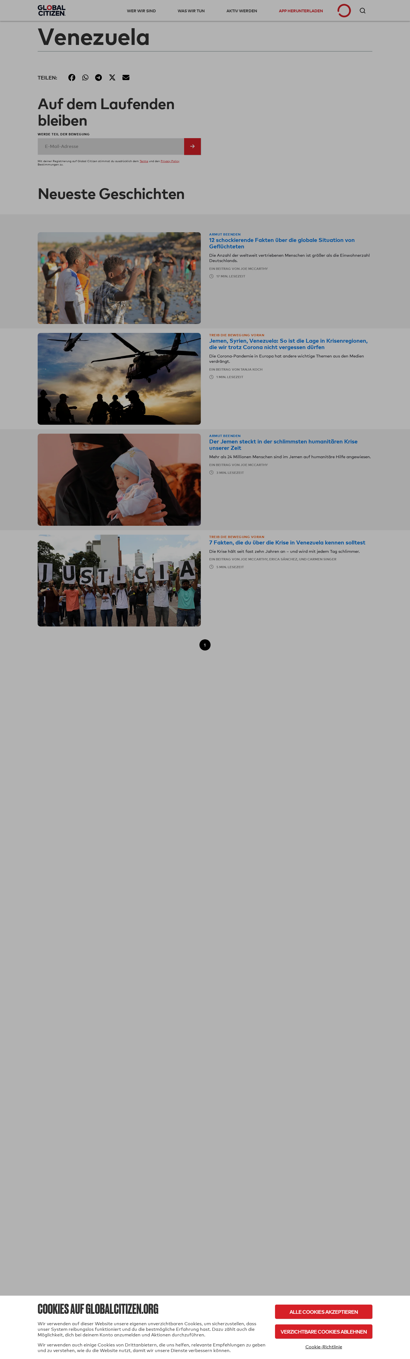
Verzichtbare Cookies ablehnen (324, 1331)
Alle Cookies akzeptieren (324, 1311)
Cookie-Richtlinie (323, 1347)
